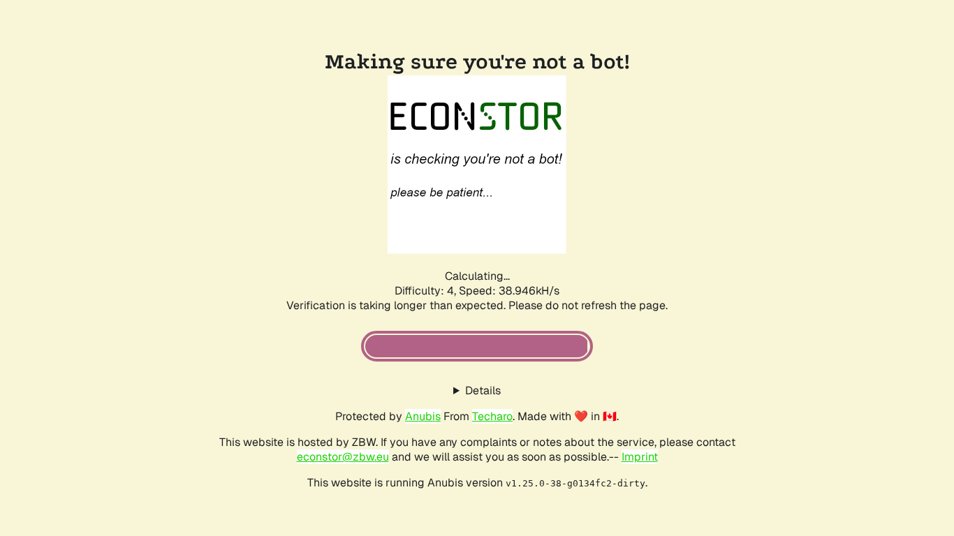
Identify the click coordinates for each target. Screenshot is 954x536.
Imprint (640, 456)
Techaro (492, 416)
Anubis (423, 416)
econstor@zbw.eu (343, 456)
